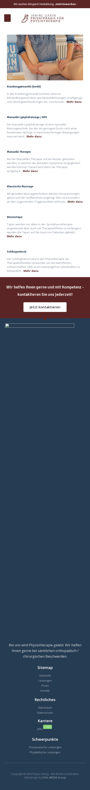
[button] (7, 18)
